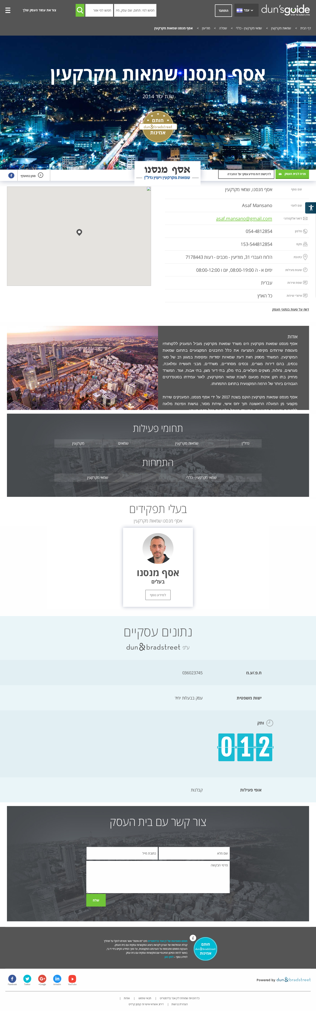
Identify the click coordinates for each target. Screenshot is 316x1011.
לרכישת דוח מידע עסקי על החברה (249, 174)
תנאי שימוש (144, 998)
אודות (127, 998)
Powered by (266, 980)
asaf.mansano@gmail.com (244, 218)
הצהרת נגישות (179, 1004)
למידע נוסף (158, 595)
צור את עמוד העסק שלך (39, 10)
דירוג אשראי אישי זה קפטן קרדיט (146, 1004)
